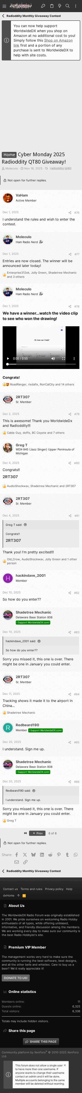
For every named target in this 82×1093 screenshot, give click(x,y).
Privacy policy (54, 889)
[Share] (70, 213)
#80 (76, 463)
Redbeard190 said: (18, 790)
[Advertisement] (41, 104)
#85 (76, 742)
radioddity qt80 (60, 168)
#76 (76, 212)
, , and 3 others (42, 274)
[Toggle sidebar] (75, 6)
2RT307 (10, 476)
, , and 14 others (42, 384)
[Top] (18, 895)
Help (69, 889)
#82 (76, 592)
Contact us (10, 889)
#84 (76, 694)
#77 (77, 254)
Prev (39, 833)
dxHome (8, 895)
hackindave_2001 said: (21, 641)
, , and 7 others (36, 432)
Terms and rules (31, 889)
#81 (77, 515)
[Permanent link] (20, 477)
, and (41, 486)
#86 (76, 781)
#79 (76, 414)
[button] (4, 6)
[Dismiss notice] (64, 1066)
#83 (76, 632)
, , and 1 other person (42, 561)
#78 (76, 306)
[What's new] (59, 6)
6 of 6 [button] (53, 833)
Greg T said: (14, 524)
